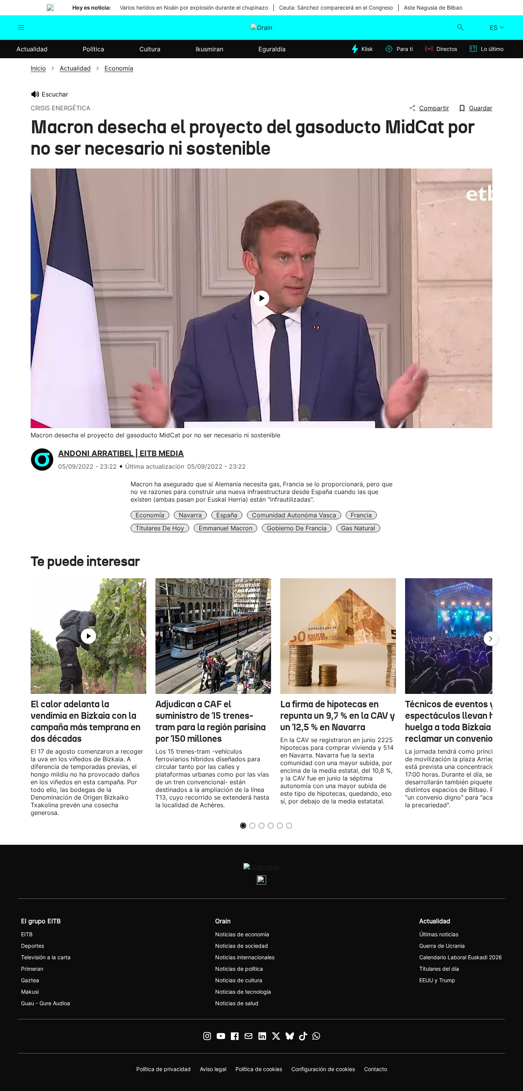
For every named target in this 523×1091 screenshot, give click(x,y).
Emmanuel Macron (225, 528)
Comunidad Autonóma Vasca (294, 515)
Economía (150, 515)
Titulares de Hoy (160, 528)
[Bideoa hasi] (261, 298)
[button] (491, 638)
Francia (361, 515)
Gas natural (358, 528)
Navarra (190, 515)
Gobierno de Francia (297, 528)
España (226, 515)
